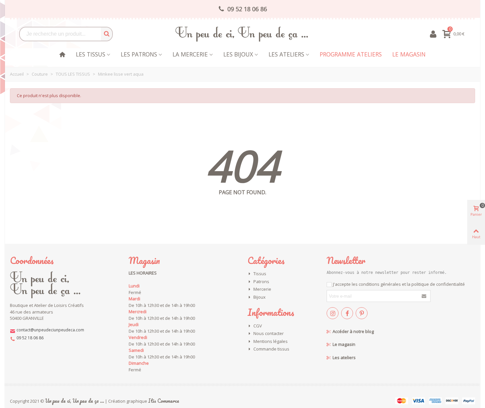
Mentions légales (270, 341)
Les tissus (90, 54)
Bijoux (259, 297)
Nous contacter (268, 333)
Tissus (259, 274)
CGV (257, 326)
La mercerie (190, 54)
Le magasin (409, 54)
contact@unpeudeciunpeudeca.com (50, 330)
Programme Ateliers (351, 54)
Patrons (261, 281)
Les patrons (139, 54)
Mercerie (262, 289)
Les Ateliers (286, 54)
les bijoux (238, 54)
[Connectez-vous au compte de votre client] (433, 34)
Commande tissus (271, 349)
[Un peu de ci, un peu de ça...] (242, 34)
